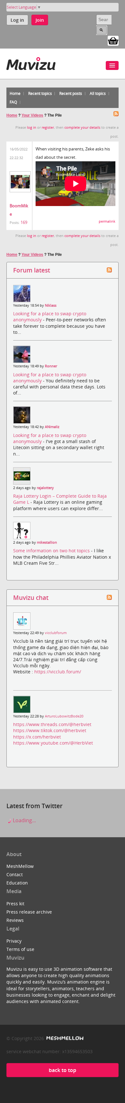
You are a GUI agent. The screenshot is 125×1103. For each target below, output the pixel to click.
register (48, 127)
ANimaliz (52, 427)
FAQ (13, 102)
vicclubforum (56, 633)
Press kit (15, 903)
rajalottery (45, 488)
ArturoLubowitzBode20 (64, 716)
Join (40, 20)
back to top (62, 1070)
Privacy (13, 941)
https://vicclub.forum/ (57, 672)
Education (17, 883)
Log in (17, 20)
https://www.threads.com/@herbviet (52, 724)
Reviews (15, 920)
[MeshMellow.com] (64, 1038)
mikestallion (47, 542)
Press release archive (29, 912)
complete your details (82, 127)
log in (31, 127)
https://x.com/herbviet (37, 737)
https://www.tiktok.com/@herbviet (49, 730)
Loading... (24, 820)
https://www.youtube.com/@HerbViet (53, 743)
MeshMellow (20, 866)
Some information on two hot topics (52, 551)
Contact (14, 874)
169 (24, 222)
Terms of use (20, 949)
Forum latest (31, 270)
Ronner (51, 366)
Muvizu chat (30, 597)
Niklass (50, 305)
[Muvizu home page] (30, 62)
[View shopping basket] (113, 40)
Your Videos (32, 115)
